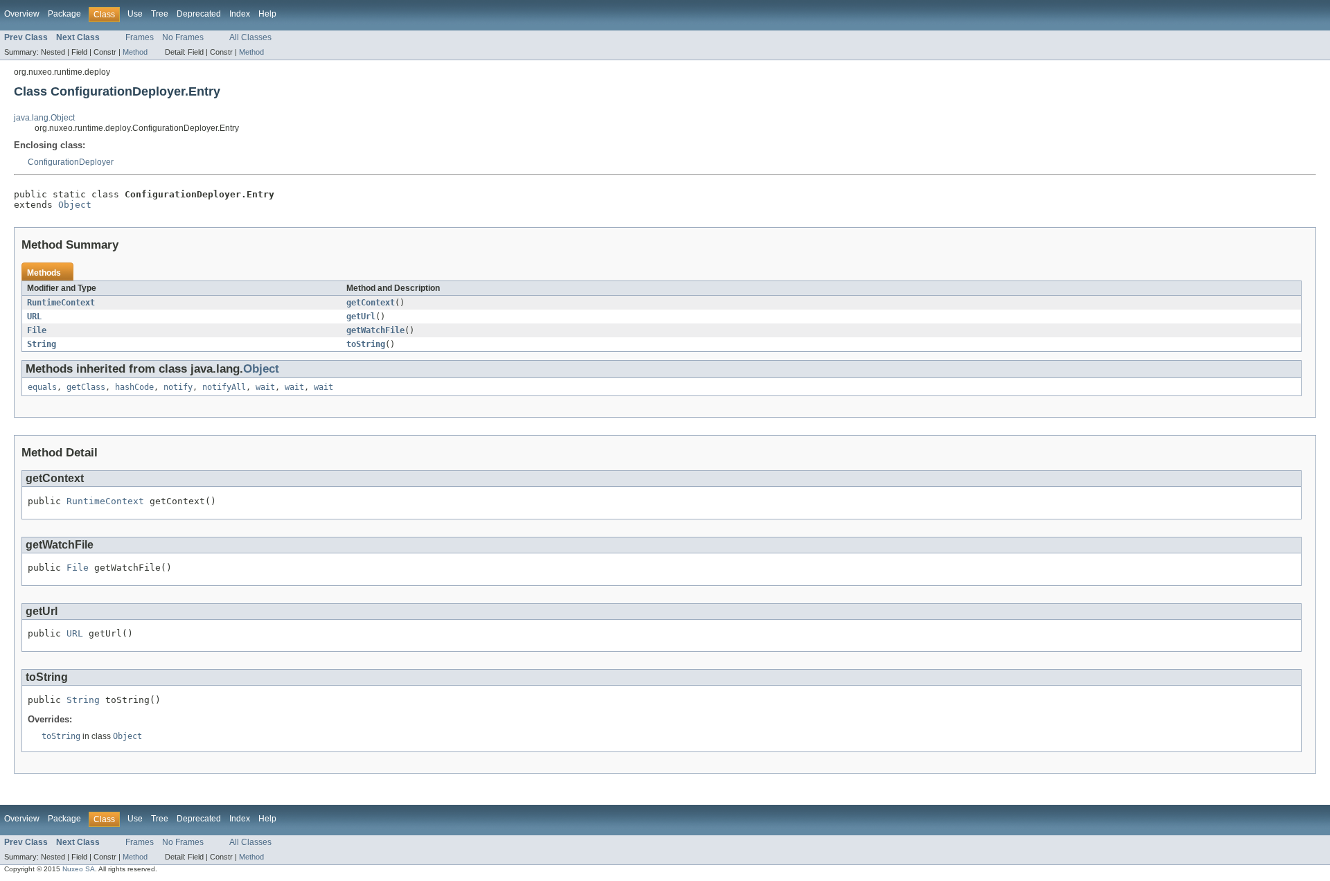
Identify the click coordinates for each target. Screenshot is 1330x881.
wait (265, 387)
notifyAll (224, 387)
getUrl (360, 316)
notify (178, 387)
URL (34, 316)
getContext (370, 303)
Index (239, 14)
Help (267, 14)
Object (74, 204)
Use (135, 14)
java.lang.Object (44, 118)
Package (64, 14)
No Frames (183, 37)
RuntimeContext (61, 303)
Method (135, 52)
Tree (159, 14)
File (36, 330)
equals (42, 387)
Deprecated (199, 14)
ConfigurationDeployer (71, 162)
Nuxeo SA (78, 869)
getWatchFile (375, 330)
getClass (85, 387)
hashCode (134, 387)
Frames (139, 37)
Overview (21, 14)
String (41, 344)
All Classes (250, 37)
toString (365, 344)
